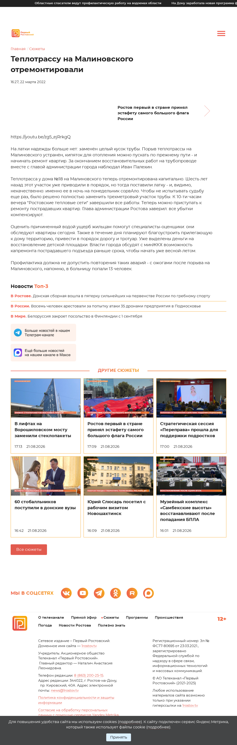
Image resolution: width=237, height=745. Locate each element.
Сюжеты (37, 49)
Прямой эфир (84, 617)
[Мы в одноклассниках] (115, 593)
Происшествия (169, 617)
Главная (18, 49)
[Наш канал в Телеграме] (99, 593)
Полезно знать (111, 625)
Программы (137, 617)
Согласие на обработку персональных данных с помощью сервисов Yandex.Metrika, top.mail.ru (78, 715)
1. (190, 705)
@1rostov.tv (65, 690)
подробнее (130, 722)
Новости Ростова (75, 625)
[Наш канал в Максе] (148, 593)
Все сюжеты (28, 549)
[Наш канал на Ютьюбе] (82, 593)
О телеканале (51, 617)
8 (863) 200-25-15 (88, 675)
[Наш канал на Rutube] (132, 593)
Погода (45, 625)
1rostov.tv (89, 646)
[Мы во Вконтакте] (66, 593)
